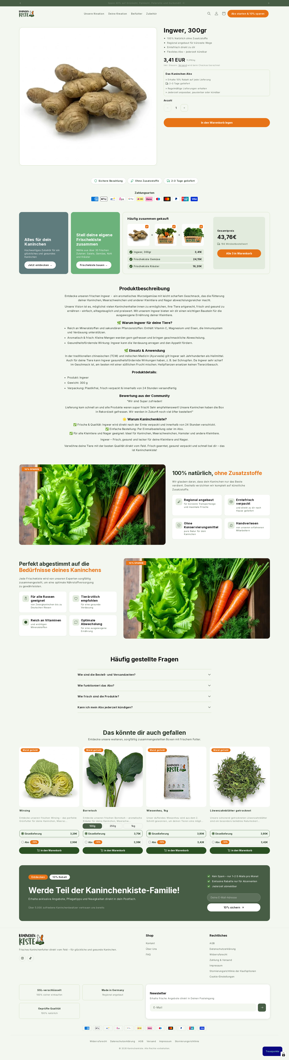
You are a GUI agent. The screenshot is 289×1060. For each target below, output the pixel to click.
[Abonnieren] (262, 1008)
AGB (212, 943)
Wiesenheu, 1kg (157, 810)
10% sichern (232, 907)
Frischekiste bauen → (94, 265)
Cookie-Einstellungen (222, 976)
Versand (182, 65)
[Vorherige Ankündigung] (20, 3)
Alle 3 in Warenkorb (239, 253)
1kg (133, 826)
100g (92, 826)
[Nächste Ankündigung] (268, 3)
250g (113, 826)
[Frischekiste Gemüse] (174, 226)
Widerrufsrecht (218, 954)
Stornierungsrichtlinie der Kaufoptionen (233, 971)
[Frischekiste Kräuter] (201, 226)
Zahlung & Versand (221, 960)
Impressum (216, 965)
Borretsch (90, 810)
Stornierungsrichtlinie (187, 1041)
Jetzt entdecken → (40, 265)
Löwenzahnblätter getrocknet (230, 810)
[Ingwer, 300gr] (147, 226)
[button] (209, 13)
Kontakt (150, 943)
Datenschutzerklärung (223, 948)
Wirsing (24, 810)
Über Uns (151, 948)
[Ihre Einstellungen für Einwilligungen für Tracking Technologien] (283, 1054)
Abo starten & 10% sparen (248, 13)
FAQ (148, 954)
